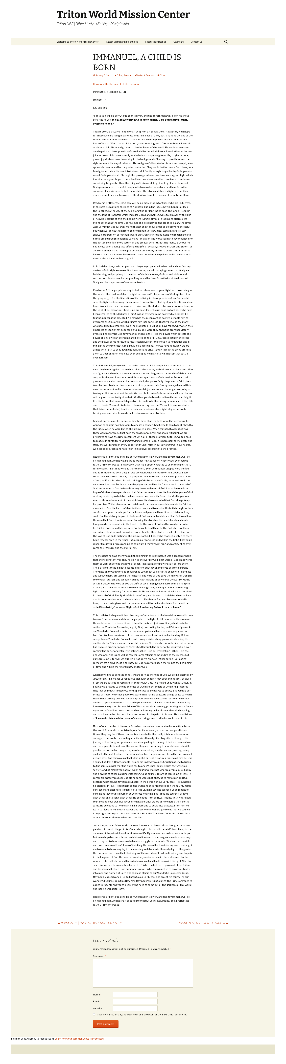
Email (97, 1001)
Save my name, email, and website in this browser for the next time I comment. (142, 1014)
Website (97, 1008)
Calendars (178, 41)
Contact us (196, 41)
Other (119, 75)
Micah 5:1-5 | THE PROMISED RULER (204, 923)
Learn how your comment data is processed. (79, 1038)
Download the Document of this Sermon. (116, 84)
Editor (163, 75)
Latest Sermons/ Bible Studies (122, 41)
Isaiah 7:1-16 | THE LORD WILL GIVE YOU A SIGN (89, 923)
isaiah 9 (141, 75)
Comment (99, 956)
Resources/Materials (155, 41)
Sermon (127, 75)
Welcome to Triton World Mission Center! (78, 41)
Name (97, 994)
